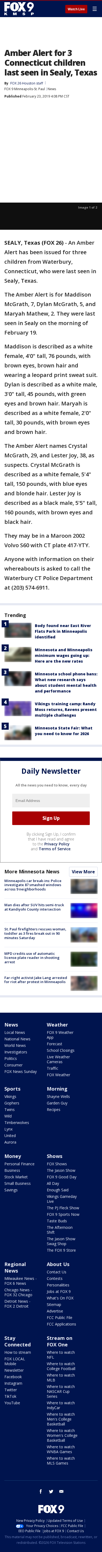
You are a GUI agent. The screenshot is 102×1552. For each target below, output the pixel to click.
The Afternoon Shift (60, 1230)
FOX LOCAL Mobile (14, 1361)
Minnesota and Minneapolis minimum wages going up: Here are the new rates (63, 655)
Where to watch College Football (61, 1366)
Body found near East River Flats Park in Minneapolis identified (63, 631)
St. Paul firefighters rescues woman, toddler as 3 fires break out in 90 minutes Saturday (35, 933)
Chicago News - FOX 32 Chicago (18, 1292)
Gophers (11, 1103)
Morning (57, 1088)
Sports (12, 1088)
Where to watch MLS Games (61, 1461)
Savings (11, 1189)
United (10, 1135)
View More (83, 872)
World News (15, 1045)
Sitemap (54, 1304)
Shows (54, 1156)
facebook (40, 1491)
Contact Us (56, 1271)
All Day (53, 1183)
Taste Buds (57, 1220)
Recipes (53, 1109)
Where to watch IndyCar (61, 1405)
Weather (57, 1024)
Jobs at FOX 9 (59, 1291)
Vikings (10, 1096)
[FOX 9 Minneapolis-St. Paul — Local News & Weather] (20, 8)
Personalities (58, 1284)
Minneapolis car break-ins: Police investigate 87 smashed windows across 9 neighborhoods (32, 885)
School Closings (61, 1050)
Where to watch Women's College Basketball (62, 1435)
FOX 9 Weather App (60, 1035)
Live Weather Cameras (58, 1059)
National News (17, 1038)
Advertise (55, 1311)
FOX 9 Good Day (61, 1176)
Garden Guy (57, 1103)
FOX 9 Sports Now (63, 1214)
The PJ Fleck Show (63, 1207)
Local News (14, 1032)
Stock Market (16, 1176)
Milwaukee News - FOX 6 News (20, 1281)
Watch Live (76, 9)
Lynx (8, 1129)
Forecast (54, 1043)
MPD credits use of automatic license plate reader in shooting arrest (32, 957)
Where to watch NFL (61, 1355)
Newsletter (14, 1370)
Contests (55, 1278)
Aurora (10, 1142)
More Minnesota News (31, 871)
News (52, 89)
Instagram (13, 1383)
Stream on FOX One (59, 1341)
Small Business (17, 1183)
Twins (9, 1109)
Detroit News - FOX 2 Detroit (17, 1304)
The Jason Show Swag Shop (61, 1241)
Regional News (15, 1267)
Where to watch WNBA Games (61, 1449)
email (61, 1491)
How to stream (17, 1352)
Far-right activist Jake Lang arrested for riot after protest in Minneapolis (35, 979)
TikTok (10, 1396)
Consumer (13, 1065)
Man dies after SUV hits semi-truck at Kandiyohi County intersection (34, 907)
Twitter (10, 1389)
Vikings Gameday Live (62, 1199)
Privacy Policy (57, 843)
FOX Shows (57, 1163)
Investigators (15, 1051)
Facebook (13, 1376)
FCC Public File (59, 1317)
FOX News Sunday (20, 1071)
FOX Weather (58, 1074)
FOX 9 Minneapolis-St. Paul (24, 89)
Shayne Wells (58, 1096)
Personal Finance (19, 1163)
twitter (51, 1491)
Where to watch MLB (61, 1377)
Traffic (52, 1068)
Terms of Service (54, 848)
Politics (10, 1058)
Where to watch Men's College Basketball (61, 1419)
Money (12, 1156)
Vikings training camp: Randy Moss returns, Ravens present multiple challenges (66, 709)
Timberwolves (16, 1122)
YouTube (12, 1402)
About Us (58, 1264)
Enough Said (58, 1189)
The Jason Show (61, 1170)
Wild (8, 1116)
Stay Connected (17, 1341)
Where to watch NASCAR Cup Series (61, 1391)
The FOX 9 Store (61, 1250)
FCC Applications (61, 1324)
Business (12, 1170)
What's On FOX (60, 1298)
